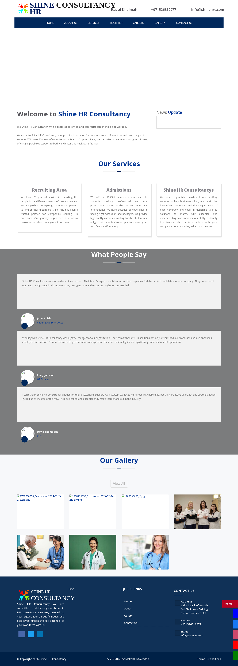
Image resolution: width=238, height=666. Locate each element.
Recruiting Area (49, 190)
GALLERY (160, 22)
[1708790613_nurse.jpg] (40, 552)
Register (116, 22)
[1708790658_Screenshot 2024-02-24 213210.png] (92, 511)
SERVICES (93, 22)
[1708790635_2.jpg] (145, 511)
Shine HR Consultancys (189, 190)
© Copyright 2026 (28, 659)
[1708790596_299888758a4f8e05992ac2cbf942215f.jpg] (145, 552)
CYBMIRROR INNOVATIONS (135, 659)
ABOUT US (70, 22)
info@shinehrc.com (192, 635)
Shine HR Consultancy (53, 659)
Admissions (119, 190)
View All (119, 483)
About (127, 608)
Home (128, 601)
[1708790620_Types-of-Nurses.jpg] (197, 511)
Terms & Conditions (209, 659)
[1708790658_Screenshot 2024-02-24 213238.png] (40, 511)
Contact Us (130, 622)
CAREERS (138, 22)
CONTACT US (184, 22)
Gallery (128, 615)
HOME (50, 22)
